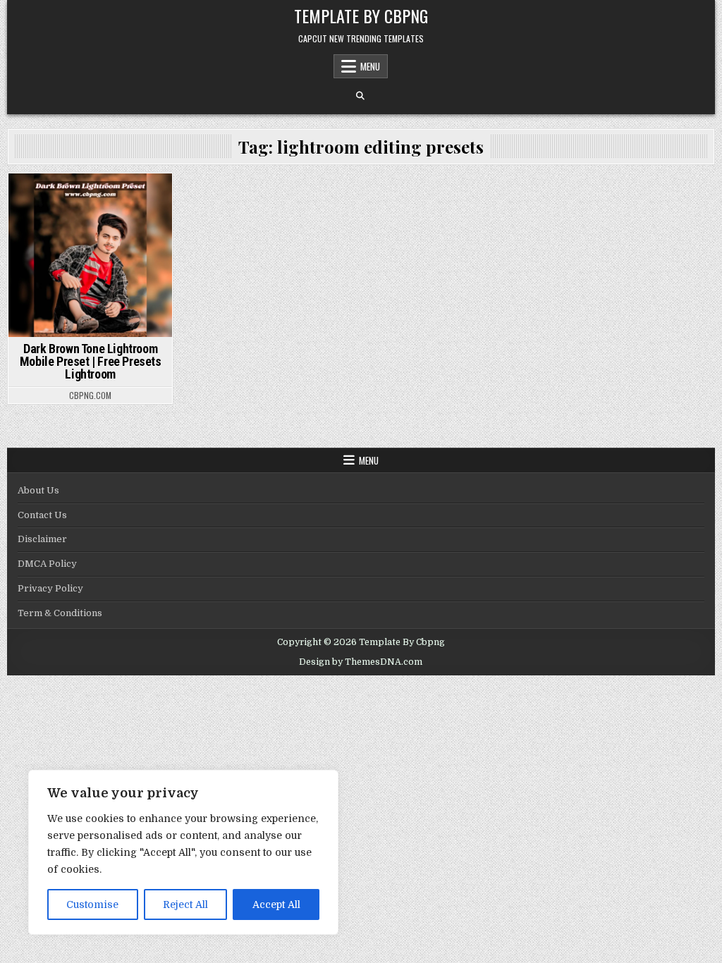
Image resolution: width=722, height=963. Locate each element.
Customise (92, 904)
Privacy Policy (50, 588)
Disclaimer (42, 539)
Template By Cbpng (361, 15)
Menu (370, 66)
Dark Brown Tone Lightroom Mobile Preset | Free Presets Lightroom (90, 361)
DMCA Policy (47, 563)
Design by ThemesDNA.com (360, 662)
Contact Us (42, 515)
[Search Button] (360, 96)
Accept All (276, 904)
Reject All (185, 904)
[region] (183, 852)
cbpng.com (90, 395)
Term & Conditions (60, 613)
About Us (38, 490)
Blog (90, 198)
